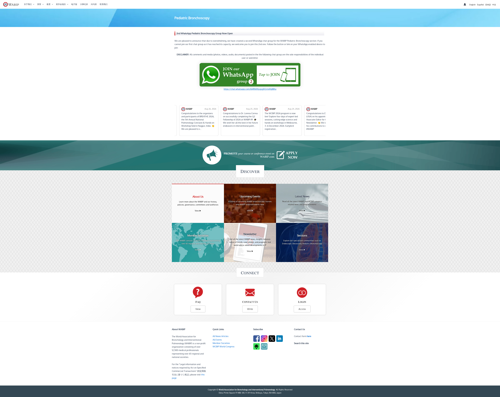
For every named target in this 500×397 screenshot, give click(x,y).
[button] (33, 4)
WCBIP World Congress (223, 346)
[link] (472, 5)
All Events (217, 339)
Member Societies (221, 343)
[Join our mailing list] (264, 347)
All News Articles (220, 336)
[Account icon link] (465, 4)
